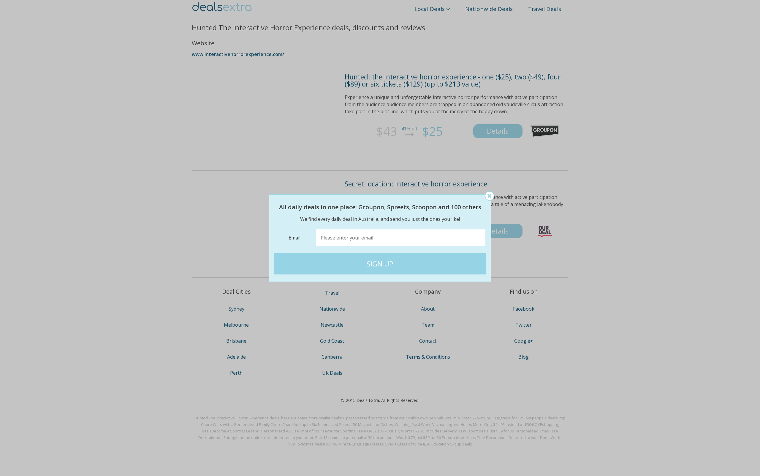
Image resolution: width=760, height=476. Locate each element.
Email (294, 237)
